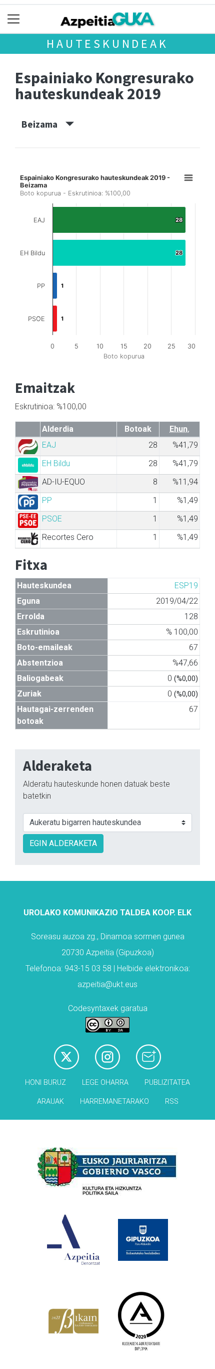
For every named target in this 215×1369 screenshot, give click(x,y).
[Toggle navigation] (13, 19)
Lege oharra (105, 1082)
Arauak (50, 1101)
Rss (171, 1101)
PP (47, 500)
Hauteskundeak (107, 43)
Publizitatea (167, 1082)
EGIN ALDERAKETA (63, 843)
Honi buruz (45, 1082)
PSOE (52, 518)
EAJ (49, 445)
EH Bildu (56, 463)
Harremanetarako (114, 1101)
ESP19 (186, 585)
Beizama (44, 124)
